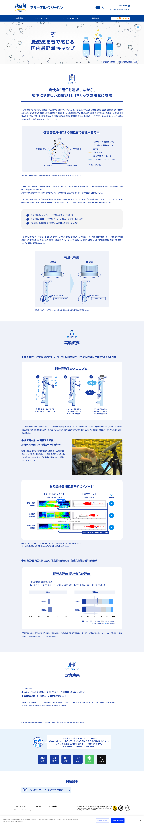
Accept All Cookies (117, 820)
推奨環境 (38, 806)
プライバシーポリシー (21, 806)
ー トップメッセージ (42, 18)
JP (97, 7)
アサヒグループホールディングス (117, 9)
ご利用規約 (53, 806)
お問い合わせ (123, 6)
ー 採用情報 (94, 18)
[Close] (140, 820)
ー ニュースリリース (70, 18)
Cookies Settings (102, 820)
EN (102, 7)
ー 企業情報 (18, 18)
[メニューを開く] (138, 27)
